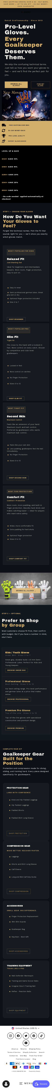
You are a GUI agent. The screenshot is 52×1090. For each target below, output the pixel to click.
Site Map (23, 1056)
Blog (34, 1059)
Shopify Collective (29, 1052)
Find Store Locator (23, 1059)
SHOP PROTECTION (18, 833)
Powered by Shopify (34, 1071)
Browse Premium (15, 728)
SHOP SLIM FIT (15, 398)
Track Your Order (36, 1056)
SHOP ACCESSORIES (18, 951)
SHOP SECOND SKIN (17, 478)
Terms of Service (13, 1052)
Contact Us (13, 1056)
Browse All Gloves (16, 85)
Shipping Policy (35, 1049)
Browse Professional (18, 699)
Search (42, 1052)
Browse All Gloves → (26, 591)
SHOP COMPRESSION (19, 891)
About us (14, 1049)
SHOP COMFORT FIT (18, 559)
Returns (24, 1049)
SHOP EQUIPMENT (17, 1010)
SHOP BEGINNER (16, 319)
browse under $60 (16, 670)
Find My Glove (40, 85)
